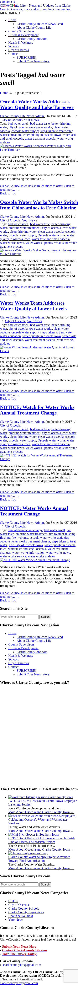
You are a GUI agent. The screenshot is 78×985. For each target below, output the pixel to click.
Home (12, 20)
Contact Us (7, 2)
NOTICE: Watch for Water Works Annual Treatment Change (37, 410)
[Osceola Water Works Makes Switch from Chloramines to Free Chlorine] (39, 254)
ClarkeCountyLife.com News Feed (40, 24)
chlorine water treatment (24, 228)
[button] (10, 13)
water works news (12, 243)
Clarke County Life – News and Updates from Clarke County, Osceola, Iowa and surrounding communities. (35, 7)
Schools (13, 46)
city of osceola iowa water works (30, 127)
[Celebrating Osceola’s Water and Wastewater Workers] (41, 816)
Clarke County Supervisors (26, 912)
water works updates (39, 243)
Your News (31, 120)
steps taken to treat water (56, 131)
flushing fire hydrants (14, 537)
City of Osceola (18, 50)
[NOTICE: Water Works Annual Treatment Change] (35, 560)
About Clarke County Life (34, 27)
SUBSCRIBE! (26, 57)
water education (10, 134)
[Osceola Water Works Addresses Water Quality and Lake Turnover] (39, 149)
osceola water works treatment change (25, 541)
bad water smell (18, 123)
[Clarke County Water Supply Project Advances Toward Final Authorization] (28, 853)
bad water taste (40, 123)
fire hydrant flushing (62, 534)
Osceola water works (51, 235)
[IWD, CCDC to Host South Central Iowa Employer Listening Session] (40, 797)
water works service (13, 556)
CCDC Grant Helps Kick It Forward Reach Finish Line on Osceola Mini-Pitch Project (41, 840)
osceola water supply (25, 131)
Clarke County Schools (23, 908)
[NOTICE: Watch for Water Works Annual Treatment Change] (39, 459)
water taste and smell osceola (51, 239)
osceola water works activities (49, 537)
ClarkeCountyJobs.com (32, 39)
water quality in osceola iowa (41, 134)
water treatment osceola (40, 138)
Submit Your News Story (33, 61)
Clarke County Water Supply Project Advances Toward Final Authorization (39, 858)
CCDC (13, 901)
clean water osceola (51, 231)
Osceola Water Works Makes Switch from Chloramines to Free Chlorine (39, 204)
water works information (28, 552)
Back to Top (8, 193)
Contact (13, 53)
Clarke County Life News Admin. (22, 116)
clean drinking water (23, 231)
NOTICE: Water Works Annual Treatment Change (34, 510)
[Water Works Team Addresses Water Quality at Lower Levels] (39, 351)
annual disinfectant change (25, 530)
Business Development (23, 35)
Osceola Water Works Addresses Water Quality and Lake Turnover (37, 104)
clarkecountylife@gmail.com (22, 965)
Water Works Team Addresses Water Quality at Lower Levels (33, 305)
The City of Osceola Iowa (26, 545)
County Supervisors (21, 31)
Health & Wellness (20, 42)
